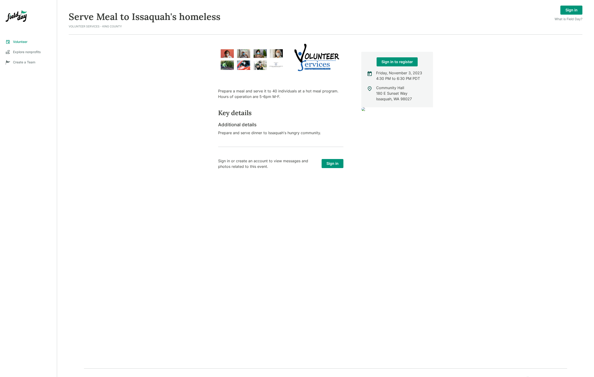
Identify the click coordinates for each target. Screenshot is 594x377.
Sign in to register (397, 61)
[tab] (28, 41)
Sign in (571, 10)
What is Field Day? (568, 19)
